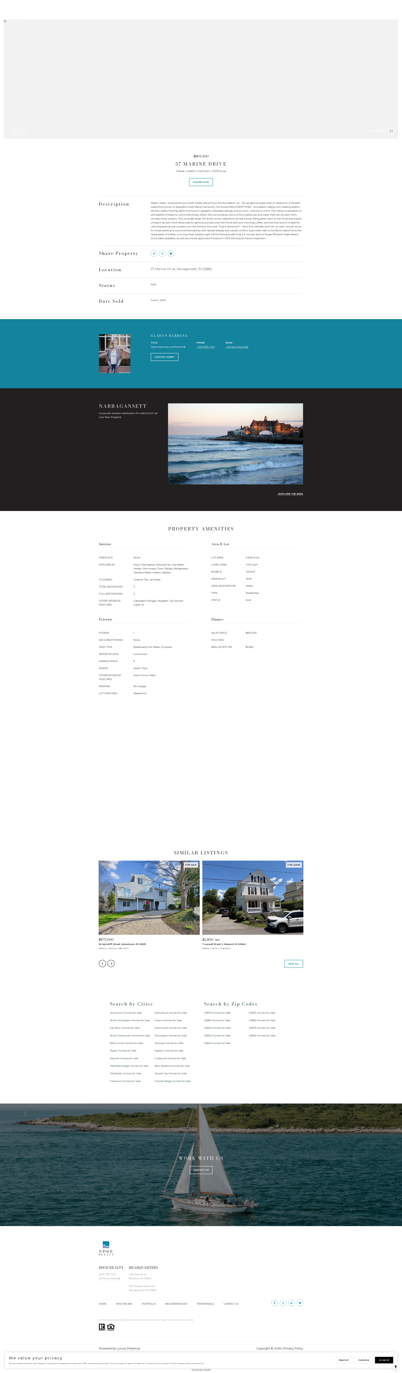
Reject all (343, 1360)
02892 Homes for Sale (262, 1035)
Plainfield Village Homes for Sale (129, 1065)
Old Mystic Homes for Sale (125, 1073)
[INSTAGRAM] (283, 1303)
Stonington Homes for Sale (171, 1035)
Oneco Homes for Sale (168, 1020)
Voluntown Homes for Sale (126, 1012)
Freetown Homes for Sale (125, 1081)
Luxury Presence (128, 1348)
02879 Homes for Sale (262, 1027)
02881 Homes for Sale (217, 1020)
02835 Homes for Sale (262, 1012)
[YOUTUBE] (300, 1303)
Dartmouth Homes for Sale (171, 1027)
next (23, 131)
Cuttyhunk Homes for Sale (170, 1058)
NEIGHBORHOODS (176, 1303)
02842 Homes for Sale (217, 1043)
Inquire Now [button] (201, 182)
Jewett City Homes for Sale (171, 1073)
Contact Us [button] (201, 1170)
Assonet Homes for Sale (124, 1058)
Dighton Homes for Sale (169, 1050)
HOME (102, 1303)
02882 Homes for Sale (262, 1020)
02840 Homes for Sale (217, 1027)
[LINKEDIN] (291, 1303)
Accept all (384, 1360)
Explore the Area (291, 493)
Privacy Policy (293, 1348)
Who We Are (124, 1303)
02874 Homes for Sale (217, 1012)
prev (15, 131)
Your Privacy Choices (201, 1369)
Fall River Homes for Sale (125, 1027)
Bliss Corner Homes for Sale (126, 1043)
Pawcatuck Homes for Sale (171, 1012)
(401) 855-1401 (206, 346)
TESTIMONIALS (205, 1303)
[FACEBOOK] (274, 1303)
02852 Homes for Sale (217, 1035)
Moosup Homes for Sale (169, 1043)
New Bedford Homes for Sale (172, 1065)
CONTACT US (231, 1304)
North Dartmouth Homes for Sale (130, 1035)
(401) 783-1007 (107, 1274)
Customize (363, 1360)
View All (293, 963)
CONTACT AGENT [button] (165, 357)
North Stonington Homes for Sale (130, 1020)
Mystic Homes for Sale (123, 1050)
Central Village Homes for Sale (173, 1081)
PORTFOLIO (149, 1303)
